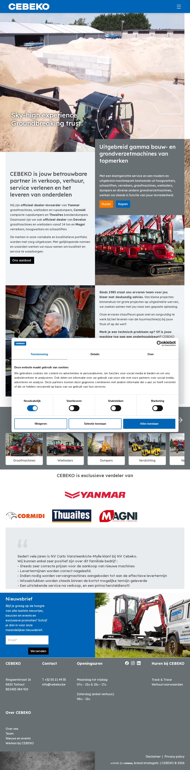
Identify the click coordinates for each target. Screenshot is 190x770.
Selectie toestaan (95, 423)
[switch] (74, 408)
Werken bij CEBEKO (20, 743)
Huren (106, 204)
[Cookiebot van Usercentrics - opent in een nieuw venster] (159, 343)
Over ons (12, 729)
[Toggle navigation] (177, 6)
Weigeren (41, 423)
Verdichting (147, 460)
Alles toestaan (149, 423)
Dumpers (106, 460)
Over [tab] (151, 354)
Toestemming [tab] (39, 354)
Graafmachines (24, 460)
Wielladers (65, 460)
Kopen (123, 204)
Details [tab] (95, 354)
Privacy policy (174, 756)
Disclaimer (153, 756)
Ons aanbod (22, 260)
